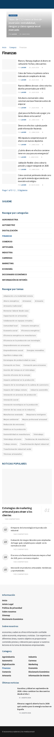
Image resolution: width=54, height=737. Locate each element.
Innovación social (11, 400)
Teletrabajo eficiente (12, 439)
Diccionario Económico (14, 274)
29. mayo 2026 (34, 185)
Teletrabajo (38, 434)
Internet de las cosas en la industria (19, 410)
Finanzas (13, 15)
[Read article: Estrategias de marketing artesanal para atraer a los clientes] (27, 486)
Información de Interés (14, 280)
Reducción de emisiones (14, 424)
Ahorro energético (11, 301)
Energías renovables (35, 350)
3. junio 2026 (33, 157)
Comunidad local (11, 326)
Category (12, 48)
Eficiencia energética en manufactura (20, 335)
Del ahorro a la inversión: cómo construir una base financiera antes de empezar (34, 101)
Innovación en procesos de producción (20, 395)
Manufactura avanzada (13, 415)
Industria (7, 252)
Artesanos (27, 301)
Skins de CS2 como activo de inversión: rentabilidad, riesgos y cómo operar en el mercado (25, 25)
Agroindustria (10, 219)
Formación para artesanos (35, 365)
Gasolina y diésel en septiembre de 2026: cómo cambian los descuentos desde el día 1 (33, 691)
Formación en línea (12, 365)
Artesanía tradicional (13, 306)
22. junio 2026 (34, 132)
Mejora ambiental (11, 419)
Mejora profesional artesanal (34, 419)
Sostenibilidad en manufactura (17, 434)
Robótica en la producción (15, 429)
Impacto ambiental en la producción (19, 380)
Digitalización (10, 230)
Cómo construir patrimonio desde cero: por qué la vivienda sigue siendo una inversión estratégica (34, 178)
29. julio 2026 (24, 34)
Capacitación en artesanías (15, 316)
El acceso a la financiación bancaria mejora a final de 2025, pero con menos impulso (31, 556)
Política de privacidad (12, 608)
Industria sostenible (39, 390)
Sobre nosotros (9, 612)
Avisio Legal (7, 604)
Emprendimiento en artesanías (17, 345)
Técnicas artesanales (13, 454)
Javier (14, 34)
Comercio (7, 241)
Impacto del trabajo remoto (15, 390)
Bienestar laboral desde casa (16, 311)
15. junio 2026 (34, 169)
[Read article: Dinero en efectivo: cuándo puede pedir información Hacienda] (9, 129)
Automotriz (8, 225)
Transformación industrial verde (17, 449)
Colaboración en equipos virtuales (18, 321)
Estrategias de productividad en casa (19, 360)
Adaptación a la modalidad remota (18, 296)
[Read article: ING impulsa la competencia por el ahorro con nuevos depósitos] (9, 141)
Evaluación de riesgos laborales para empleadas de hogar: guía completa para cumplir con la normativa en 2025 (31, 543)
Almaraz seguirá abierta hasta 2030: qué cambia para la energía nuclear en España (34, 706)
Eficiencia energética (30, 331)
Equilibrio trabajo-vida (13, 355)
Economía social (11, 331)
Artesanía (7, 247)
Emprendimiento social (13, 350)
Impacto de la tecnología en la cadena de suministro (26, 385)
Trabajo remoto (10, 444)
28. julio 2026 (34, 67)
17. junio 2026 (34, 144)
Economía (7, 269)
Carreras (7, 258)
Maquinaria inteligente (36, 415)
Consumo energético (30, 326)
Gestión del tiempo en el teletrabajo (19, 370)
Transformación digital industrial (34, 444)
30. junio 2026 (34, 120)
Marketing (8, 263)
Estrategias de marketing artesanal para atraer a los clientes (17, 511)
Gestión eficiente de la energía (17, 375)
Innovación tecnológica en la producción (21, 405)
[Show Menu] (3, 4)
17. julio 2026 (34, 108)
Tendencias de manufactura (37, 439)
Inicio (4, 48)
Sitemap (6, 615)
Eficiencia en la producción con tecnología (22, 341)
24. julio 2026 (34, 92)
